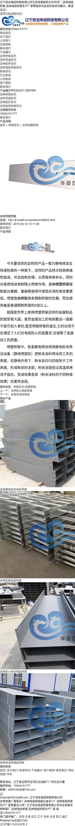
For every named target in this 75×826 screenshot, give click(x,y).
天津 (27, 816)
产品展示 (5, 52)
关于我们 (5, 36)
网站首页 (5, 33)
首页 (2, 125)
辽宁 (40, 816)
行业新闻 (5, 75)
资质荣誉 (5, 44)
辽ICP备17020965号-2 (13, 824)
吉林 (46, 816)
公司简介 (5, 40)
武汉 (34, 816)
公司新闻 (5, 79)
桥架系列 (13, 125)
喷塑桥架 (30, 387)
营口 (58, 816)
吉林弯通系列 (8, 59)
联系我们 (5, 48)
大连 (52, 816)
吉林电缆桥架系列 (11, 67)
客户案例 (5, 83)
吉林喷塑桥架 (30, 125)
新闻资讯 (5, 71)
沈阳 (21, 816)
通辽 (64, 816)
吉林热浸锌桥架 (20, 394)
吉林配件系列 (8, 63)
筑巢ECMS (21, 820)
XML (9, 774)
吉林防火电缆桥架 (21, 390)
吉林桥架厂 (55, 2)
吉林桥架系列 (8, 56)
